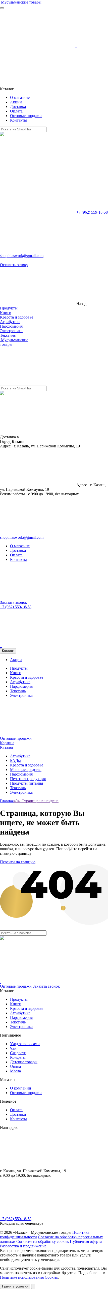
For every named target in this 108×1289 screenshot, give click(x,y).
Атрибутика (10, 322)
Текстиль (8, 335)
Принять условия (15, 1286)
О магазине (20, 97)
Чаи (13, 1048)
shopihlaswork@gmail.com (21, 255)
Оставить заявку (14, 265)
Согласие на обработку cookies (42, 1241)
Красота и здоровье (16, 317)
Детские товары (23, 1062)
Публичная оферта (86, 1241)
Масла (15, 1071)
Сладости (18, 1053)
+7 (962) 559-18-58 (91, 212)
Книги (5, 312)
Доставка (18, 106)
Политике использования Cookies (29, 1277)
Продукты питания (26, 783)
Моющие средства (25, 769)
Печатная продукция (28, 779)
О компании (20, 1088)
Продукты (9, 308)
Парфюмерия (11, 326)
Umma (15, 1066)
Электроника (11, 331)
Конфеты (18, 1057)
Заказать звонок (13, 602)
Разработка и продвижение (23, 1246)
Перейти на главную (17, 862)
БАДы (15, 760)
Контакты (18, 120)
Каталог (8, 651)
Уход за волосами (25, 1044)
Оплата (16, 111)
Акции (16, 102)
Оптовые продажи (26, 115)
